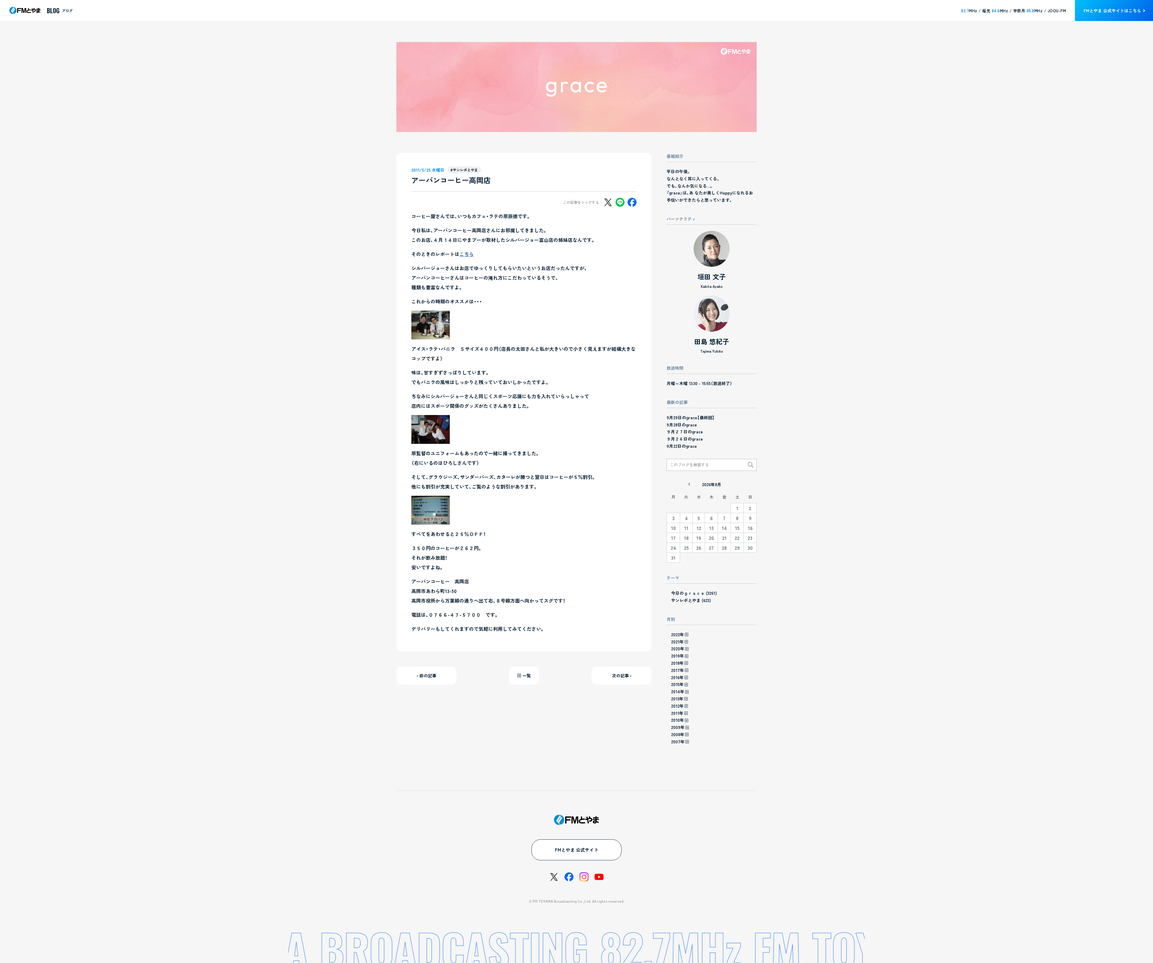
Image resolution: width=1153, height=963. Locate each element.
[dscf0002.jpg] (430, 519)
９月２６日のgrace (685, 439)
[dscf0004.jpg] (430, 334)
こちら (466, 253)
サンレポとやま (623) (691, 600)
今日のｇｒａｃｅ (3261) (694, 593)
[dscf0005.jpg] (430, 439)
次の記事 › (621, 676)
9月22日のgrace (682, 446)
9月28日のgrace (682, 425)
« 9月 (689, 484)
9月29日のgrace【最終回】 (691, 417)
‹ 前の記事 (426, 676)
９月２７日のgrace (685, 432)
